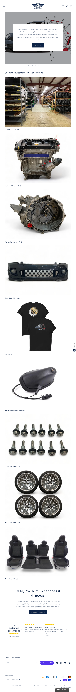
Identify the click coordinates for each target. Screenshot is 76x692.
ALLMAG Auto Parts (20, 685)
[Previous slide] (28, 66)
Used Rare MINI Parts (12, 298)
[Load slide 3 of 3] (38, 65)
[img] (14, 633)
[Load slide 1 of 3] (33, 65)
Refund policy (40, 685)
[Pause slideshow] (48, 66)
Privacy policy (48, 685)
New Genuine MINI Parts (14, 410)
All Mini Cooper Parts (12, 130)
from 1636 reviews (14, 636)
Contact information (66, 687)
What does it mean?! (38, 612)
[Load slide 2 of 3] (35, 65)
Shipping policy (67, 685)
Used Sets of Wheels (12, 523)
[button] (4, 6)
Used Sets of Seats (11, 579)
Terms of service (58, 685)
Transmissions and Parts (14, 242)
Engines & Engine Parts (13, 186)
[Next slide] (43, 66)
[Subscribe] (36, 663)
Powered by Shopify (30, 685)
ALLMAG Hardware (11, 466)
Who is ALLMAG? (38, 43)
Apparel (7, 354)
